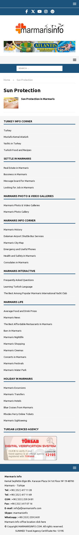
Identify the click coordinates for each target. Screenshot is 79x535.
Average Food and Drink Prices (20, 311)
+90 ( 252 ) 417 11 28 (21, 490)
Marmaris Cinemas (13, 350)
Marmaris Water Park (15, 370)
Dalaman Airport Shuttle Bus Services (24, 236)
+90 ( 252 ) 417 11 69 (21, 494)
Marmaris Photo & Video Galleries (22, 205)
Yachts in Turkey (12, 143)
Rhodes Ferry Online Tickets (19, 414)
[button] (74, 4)
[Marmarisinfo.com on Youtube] (39, 11)
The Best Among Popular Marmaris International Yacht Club (35, 293)
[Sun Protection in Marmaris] (11, 102)
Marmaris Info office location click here (25, 521)
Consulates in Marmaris (16, 262)
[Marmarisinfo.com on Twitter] (33, 11)
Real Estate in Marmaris (16, 168)
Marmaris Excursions (15, 387)
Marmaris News (12, 317)
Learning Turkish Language (18, 286)
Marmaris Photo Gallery (16, 211)
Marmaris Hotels (12, 401)
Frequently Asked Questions (19, 280)
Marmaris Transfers (14, 394)
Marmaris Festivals (14, 363)
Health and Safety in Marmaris (20, 255)
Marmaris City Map (14, 242)
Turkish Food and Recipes (17, 150)
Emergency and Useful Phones (20, 249)
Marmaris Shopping (14, 343)
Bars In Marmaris (12, 330)
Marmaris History (13, 229)
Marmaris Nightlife (14, 337)
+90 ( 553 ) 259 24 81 (22, 499)
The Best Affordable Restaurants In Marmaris (28, 324)
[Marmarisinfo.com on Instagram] (46, 11)
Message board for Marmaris (19, 181)
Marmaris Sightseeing (15, 420)
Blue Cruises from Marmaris (18, 407)
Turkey (7, 130)
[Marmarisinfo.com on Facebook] (27, 11)
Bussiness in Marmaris (15, 174)
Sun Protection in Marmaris (38, 98)
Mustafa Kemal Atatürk (16, 136)
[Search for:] (39, 68)
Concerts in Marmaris (15, 357)
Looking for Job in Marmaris (19, 187)
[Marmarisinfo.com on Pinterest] (52, 11)
